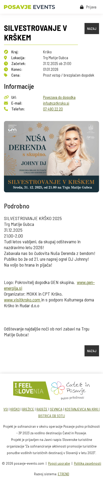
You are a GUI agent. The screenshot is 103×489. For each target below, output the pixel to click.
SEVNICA (56, 409)
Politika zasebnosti (87, 463)
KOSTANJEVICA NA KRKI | (82, 409)
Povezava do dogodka (59, 97)
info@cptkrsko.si (56, 103)
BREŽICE (28, 409)
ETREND (63, 474)
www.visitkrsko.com (22, 299)
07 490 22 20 (53, 108)
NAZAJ (91, 28)
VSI (5, 409)
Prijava (91, 6)
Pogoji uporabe (59, 463)
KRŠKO (15, 409)
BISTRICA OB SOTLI (51, 415)
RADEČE (42, 409)
